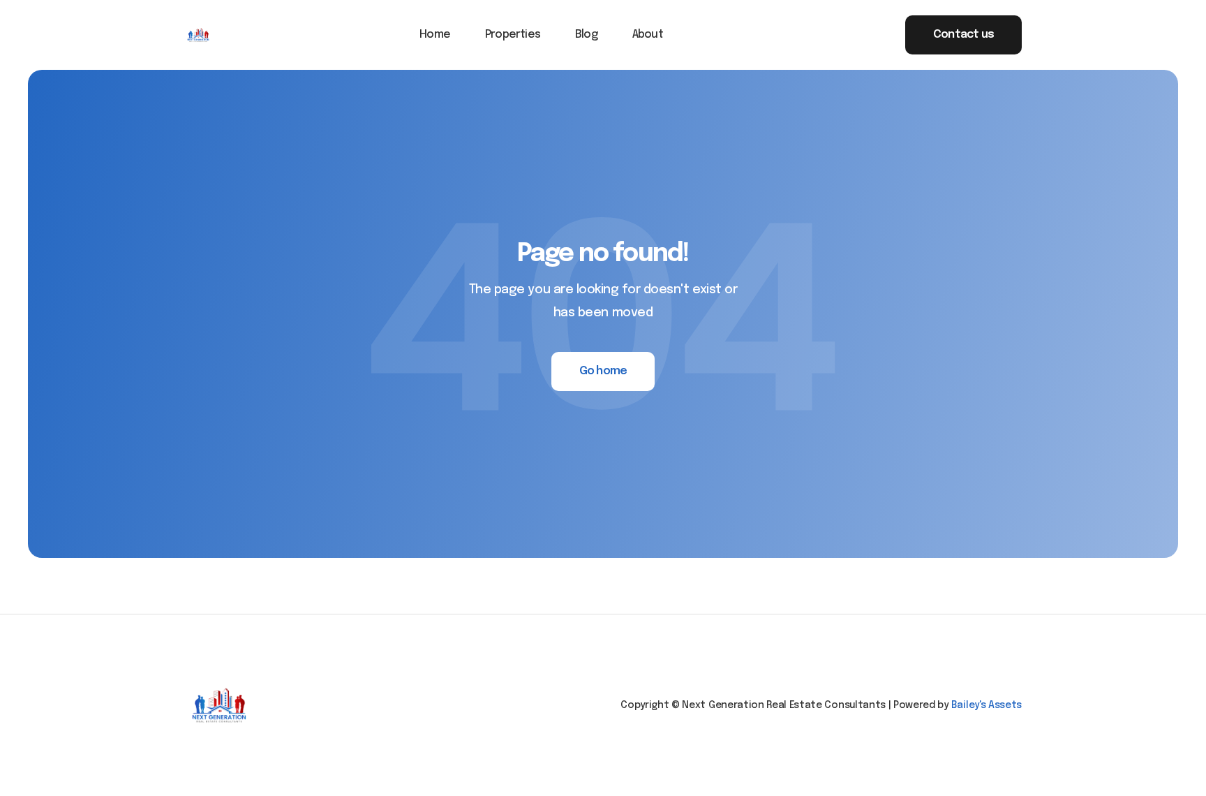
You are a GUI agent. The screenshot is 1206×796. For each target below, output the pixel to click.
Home (434, 34)
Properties (512, 34)
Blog (586, 34)
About (647, 34)
